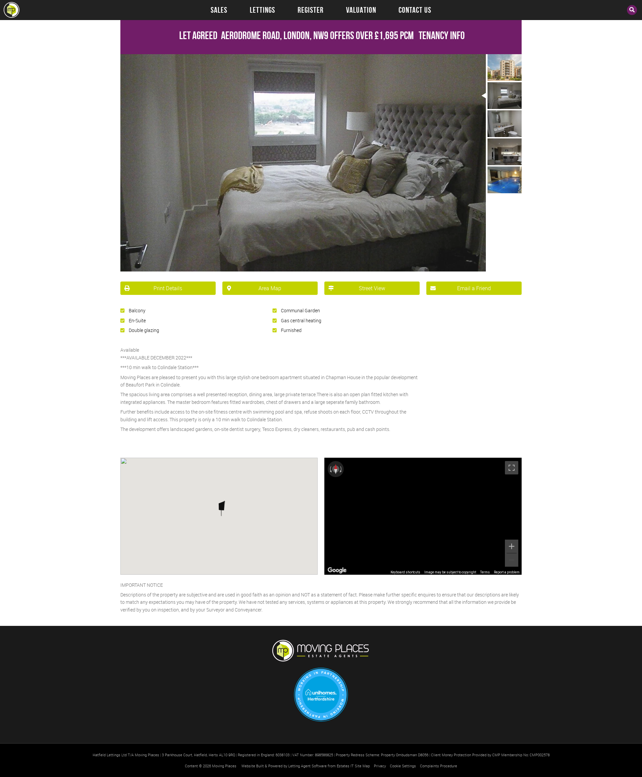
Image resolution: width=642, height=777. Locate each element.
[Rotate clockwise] (341, 469)
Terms (485, 572)
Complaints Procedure (438, 765)
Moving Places (224, 765)
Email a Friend (474, 288)
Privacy (380, 765)
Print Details (167, 288)
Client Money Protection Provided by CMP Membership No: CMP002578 (490, 754)
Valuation (361, 10)
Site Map (362, 765)
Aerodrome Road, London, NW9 (253, 35)
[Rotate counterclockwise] (330, 469)
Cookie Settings (403, 765)
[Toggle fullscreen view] (511, 467)
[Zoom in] (511, 546)
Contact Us (415, 10)
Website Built (252, 765)
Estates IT (345, 765)
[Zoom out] (511, 560)
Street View (372, 288)
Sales (219, 10)
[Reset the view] (335, 469)
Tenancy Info (442, 35)
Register (311, 10)
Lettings (262, 10)
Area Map (269, 288)
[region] (423, 516)
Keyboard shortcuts (405, 572)
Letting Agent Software (307, 765)
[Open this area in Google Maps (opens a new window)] (337, 570)
